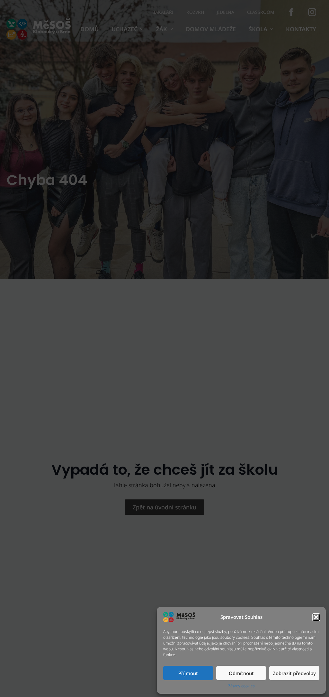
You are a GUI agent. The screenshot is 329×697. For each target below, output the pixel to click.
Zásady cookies (241, 686)
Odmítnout (241, 673)
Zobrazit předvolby (294, 673)
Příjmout (188, 673)
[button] (316, 617)
